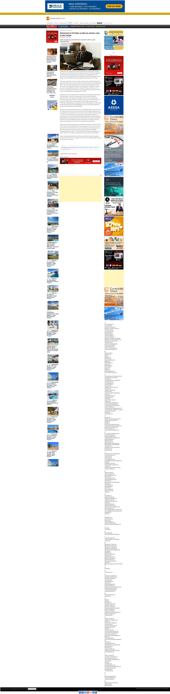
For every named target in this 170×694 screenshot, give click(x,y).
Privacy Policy (152, 688)
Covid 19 (56, 23)
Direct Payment (139, 688)
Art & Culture (92, 23)
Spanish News (50, 23)
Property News (63, 23)
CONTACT (51, 13)
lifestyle (76, 23)
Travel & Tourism (84, 23)
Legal (157, 688)
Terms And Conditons (146, 688)
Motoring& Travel (70, 23)
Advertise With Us (166, 688)
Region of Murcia (94, 71)
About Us (160, 688)
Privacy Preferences (32, 688)
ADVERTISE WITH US (57, 13)
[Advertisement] (80, 189)
